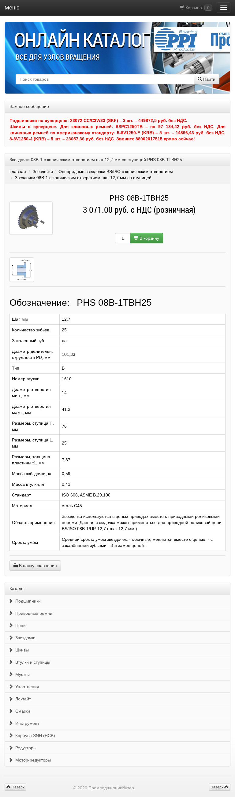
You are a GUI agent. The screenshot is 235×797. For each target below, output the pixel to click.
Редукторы (24, 747)
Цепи (19, 625)
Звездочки (43, 171)
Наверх (217, 787)
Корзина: (197, 7)
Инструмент (26, 723)
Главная (17, 171)
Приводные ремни (32, 613)
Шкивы (21, 650)
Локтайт (22, 698)
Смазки (21, 711)
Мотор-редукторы (32, 760)
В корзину (148, 238)
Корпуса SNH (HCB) (34, 735)
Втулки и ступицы (31, 662)
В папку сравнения (37, 565)
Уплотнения (26, 686)
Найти (208, 79)
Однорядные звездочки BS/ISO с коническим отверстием (115, 171)
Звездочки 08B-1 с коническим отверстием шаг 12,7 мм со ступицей (83, 177)
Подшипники (27, 601)
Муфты (21, 674)
